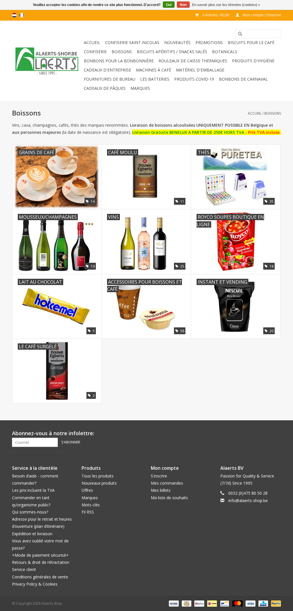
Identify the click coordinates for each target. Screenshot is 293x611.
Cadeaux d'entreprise (107, 70)
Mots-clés (91, 504)
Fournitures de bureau (109, 79)
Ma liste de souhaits (169, 497)
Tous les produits (98, 476)
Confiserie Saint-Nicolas (132, 42)
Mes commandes (167, 483)
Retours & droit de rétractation (40, 562)
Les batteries (154, 79)
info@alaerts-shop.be (248, 500)
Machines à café (153, 70)
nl (14, 15)
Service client (24, 569)
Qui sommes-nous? (30, 512)
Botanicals (224, 51)
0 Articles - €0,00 (216, 15)
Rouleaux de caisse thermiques (193, 60)
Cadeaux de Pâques (105, 88)
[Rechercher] (238, 34)
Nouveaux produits (99, 483)
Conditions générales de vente (40, 577)
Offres (87, 490)
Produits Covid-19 (194, 79)
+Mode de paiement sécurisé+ (40, 555)
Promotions (209, 42)
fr (21, 15)
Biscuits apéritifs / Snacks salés (172, 51)
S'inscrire (159, 476)
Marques (140, 88)
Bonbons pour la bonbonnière (119, 60)
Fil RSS (88, 512)
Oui (168, 5)
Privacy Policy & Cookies (35, 584)
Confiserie (95, 51)
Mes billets (161, 490)
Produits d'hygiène (253, 60)
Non (183, 5)
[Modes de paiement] (173, 603)
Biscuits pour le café (251, 42)
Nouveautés (177, 42)
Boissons (122, 51)
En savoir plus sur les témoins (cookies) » (226, 5)
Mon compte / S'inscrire (261, 15)
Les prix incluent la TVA (33, 490)
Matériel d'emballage (200, 70)
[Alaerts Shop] (47, 61)
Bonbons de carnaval (243, 79)
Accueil (92, 42)
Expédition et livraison (32, 533)
